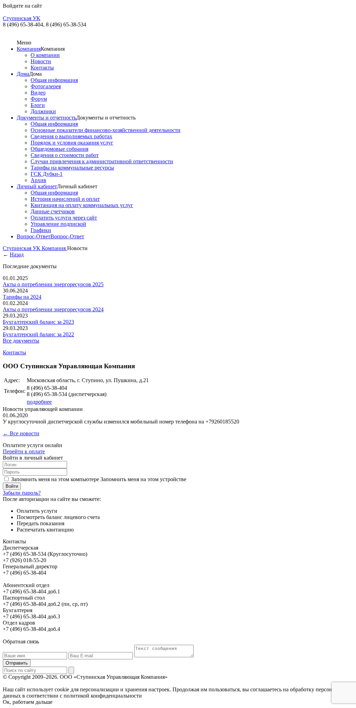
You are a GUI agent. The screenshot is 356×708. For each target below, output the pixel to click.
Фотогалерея (46, 86)
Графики (41, 230)
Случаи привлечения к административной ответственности (102, 161)
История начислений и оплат (65, 199)
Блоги (38, 105)
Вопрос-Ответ (33, 236)
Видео (38, 93)
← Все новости (21, 433)
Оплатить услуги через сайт (64, 218)
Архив (38, 180)
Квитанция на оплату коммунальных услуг (82, 205)
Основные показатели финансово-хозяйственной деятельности (105, 130)
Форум (39, 99)
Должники (43, 111)
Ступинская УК (22, 248)
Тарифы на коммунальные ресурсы (72, 168)
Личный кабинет (37, 186)
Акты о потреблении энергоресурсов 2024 (53, 309)
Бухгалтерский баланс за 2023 (38, 322)
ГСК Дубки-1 (47, 174)
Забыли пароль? (22, 493)
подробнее (39, 402)
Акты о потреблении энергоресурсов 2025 (53, 284)
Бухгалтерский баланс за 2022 (38, 334)
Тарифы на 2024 (22, 297)
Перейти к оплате (24, 451)
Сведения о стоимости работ (65, 155)
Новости (41, 61)
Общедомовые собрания (59, 149)
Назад (17, 254)
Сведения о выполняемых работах (71, 136)
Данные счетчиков (53, 211)
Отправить (17, 663)
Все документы (21, 341)
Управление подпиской (58, 224)
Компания (29, 49)
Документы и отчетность (46, 118)
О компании (45, 55)
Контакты (42, 68)
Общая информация (54, 80)
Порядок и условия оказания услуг (72, 143)
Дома (23, 74)
